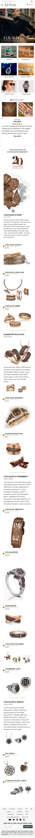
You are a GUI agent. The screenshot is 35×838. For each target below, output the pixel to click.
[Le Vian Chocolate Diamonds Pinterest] (17, 820)
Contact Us (20, 808)
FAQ (26, 808)
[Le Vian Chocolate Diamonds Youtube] (10, 820)
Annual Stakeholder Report (13, 817)
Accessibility (12, 808)
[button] (2, 26)
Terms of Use (25, 817)
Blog (31, 808)
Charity (26, 811)
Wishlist (4, 808)
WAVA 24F (17, 119)
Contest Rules (10, 814)
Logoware (9, 811)
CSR (27, 814)
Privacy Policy (20, 814)
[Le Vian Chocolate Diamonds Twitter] (14, 820)
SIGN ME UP (28, 826)
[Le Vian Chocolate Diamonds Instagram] (24, 820)
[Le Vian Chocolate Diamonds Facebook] (20, 820)
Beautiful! (17, 121)
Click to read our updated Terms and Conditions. (21, 834)
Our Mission (19, 811)
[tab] (9, 53)
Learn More (9, 109)
